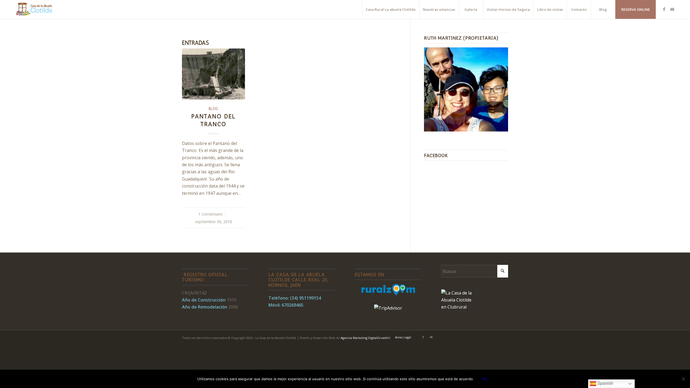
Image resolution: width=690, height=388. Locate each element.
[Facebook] (664, 9)
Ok (484, 379)
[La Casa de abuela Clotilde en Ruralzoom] (388, 294)
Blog (213, 108)
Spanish (604, 383)
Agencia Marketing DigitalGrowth (364, 338)
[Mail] (672, 9)
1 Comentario (210, 214)
